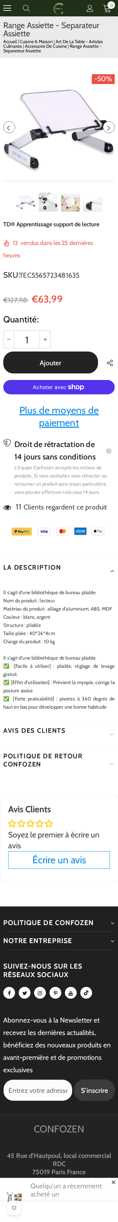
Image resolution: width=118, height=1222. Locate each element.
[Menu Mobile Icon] (7, 8)
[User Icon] (90, 8)
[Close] (113, 1182)
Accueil (10, 41)
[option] (59, 127)
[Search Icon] (33, 8)
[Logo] (58, 8)
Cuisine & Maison (37, 41)
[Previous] (9, 127)
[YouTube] (71, 993)
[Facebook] (9, 993)
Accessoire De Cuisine (46, 46)
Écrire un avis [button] (59, 860)
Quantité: (21, 319)
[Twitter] (24, 993)
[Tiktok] (86, 993)
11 (18, 506)
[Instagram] (40, 993)
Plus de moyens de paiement (59, 416)
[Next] (109, 127)
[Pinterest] (55, 993)
